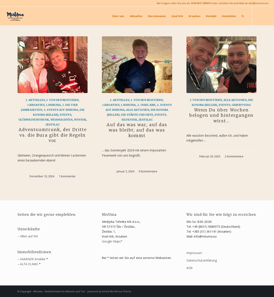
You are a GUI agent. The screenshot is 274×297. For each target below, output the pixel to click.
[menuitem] (118, 16)
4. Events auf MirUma (61, 109)
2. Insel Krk (146, 104)
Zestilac (53, 124)
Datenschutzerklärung (201, 260)
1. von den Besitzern (62, 100)
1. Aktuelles (35, 100)
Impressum (194, 253)
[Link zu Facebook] (259, 16)
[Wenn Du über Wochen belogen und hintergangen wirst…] (221, 64)
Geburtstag (241, 104)
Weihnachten (62, 119)
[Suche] (243, 16)
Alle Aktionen (137, 109)
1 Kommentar (67, 176)
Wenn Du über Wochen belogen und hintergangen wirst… (221, 115)
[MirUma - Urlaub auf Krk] (15, 16)
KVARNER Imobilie (32, 259)
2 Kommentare (234, 156)
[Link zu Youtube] (265, 16)
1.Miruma (53, 104)
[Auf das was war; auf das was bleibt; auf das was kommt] (137, 64)
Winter (80, 119)
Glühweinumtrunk (33, 119)
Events (65, 114)
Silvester (129, 119)
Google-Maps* (112, 241)
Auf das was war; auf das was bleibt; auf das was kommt (137, 130)
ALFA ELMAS (29, 264)
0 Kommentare (148, 171)
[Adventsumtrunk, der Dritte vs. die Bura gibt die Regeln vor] (53, 64)
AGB (189, 268)
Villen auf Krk (29, 236)
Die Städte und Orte (137, 114)
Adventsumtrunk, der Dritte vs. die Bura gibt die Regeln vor (53, 135)
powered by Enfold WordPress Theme (109, 291)
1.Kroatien (36, 104)
